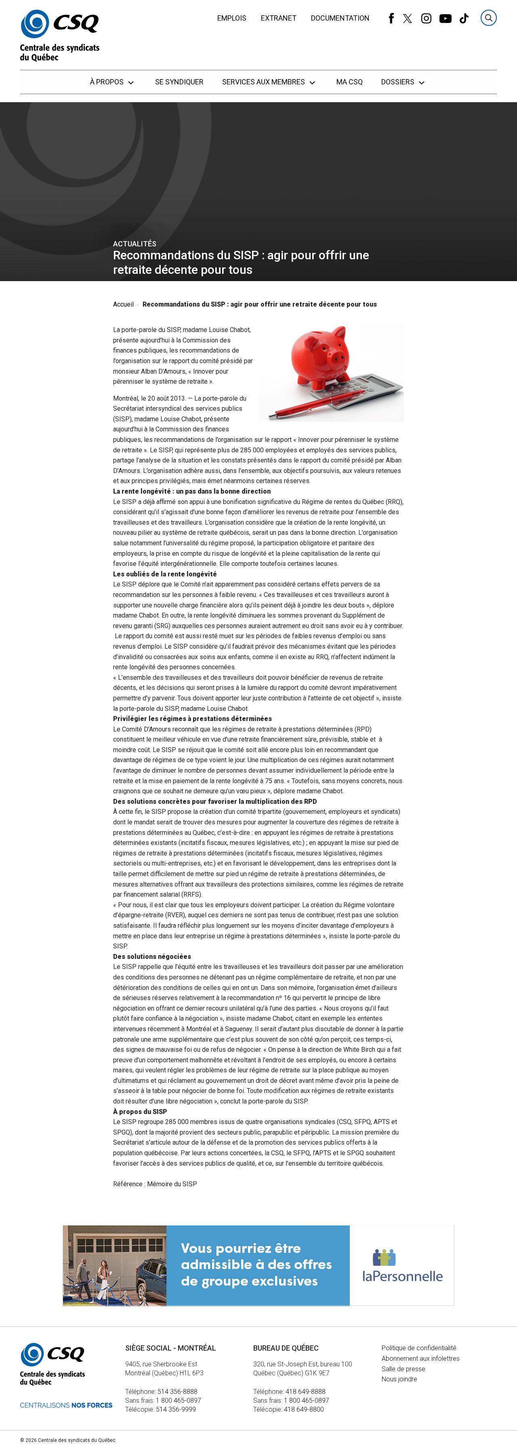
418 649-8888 (306, 1391)
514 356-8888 (178, 1391)
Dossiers (398, 82)
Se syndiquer (179, 82)
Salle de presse (403, 1369)
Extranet (278, 18)
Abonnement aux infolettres (421, 1358)
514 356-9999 (176, 1409)
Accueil (123, 304)
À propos (107, 82)
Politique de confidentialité (419, 1348)
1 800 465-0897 (178, 1400)
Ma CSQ (349, 82)
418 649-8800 (304, 1409)
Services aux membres (264, 82)
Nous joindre (399, 1379)
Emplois (231, 18)
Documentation (340, 18)
